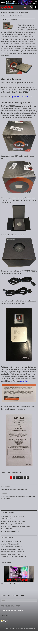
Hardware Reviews (14, 12)
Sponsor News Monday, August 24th (12, 554)
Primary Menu (35, 7)
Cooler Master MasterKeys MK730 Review (14, 488)
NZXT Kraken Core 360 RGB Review (12, 516)
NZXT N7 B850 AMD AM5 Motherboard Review (15, 526)
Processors (24, 12)
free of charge (25, 381)
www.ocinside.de (20, 628)
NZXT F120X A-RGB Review (10, 531)
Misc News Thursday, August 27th (11, 546)
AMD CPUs (4, 12)
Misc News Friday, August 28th (10, 544)
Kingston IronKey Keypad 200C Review (13, 521)
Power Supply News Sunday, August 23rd (13, 556)
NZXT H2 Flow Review (8, 519)
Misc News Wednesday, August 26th (12, 549)
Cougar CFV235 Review (8, 529)
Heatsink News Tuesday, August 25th (12, 551)
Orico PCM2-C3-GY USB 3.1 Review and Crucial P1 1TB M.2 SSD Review (18, 496)
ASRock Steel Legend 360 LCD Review (13, 524)
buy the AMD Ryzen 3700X (20, 97)
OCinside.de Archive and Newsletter (12, 610)
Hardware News (7, 537)
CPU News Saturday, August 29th (11, 541)
